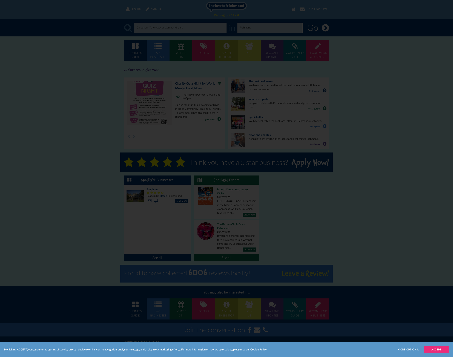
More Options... (408, 349)
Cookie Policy (258, 349)
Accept (436, 349)
